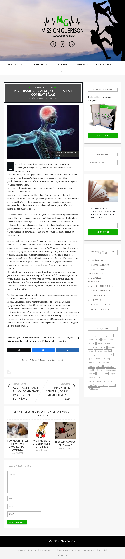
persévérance (111, 370)
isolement (92, 362)
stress (110, 381)
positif (106, 374)
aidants (104, 340)
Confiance (111, 347)
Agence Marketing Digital (95, 550)
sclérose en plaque (95, 381)
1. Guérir (97, 260)
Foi (112, 355)
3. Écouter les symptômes (43, 87)
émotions (96, 389)
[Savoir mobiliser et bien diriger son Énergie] (41, 430)
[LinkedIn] (72, 44)
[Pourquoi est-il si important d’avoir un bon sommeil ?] (17, 430)
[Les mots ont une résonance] (65, 430)
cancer (99, 343)
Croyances (98, 351)
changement (93, 347)
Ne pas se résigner (101, 309)
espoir (100, 355)
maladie (91, 366)
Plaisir (99, 374)
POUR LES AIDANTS (40, 65)
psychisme (44, 360)
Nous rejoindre (104, 65)
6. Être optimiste (101, 290)
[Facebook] (53, 44)
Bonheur (92, 343)
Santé (99, 378)
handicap (107, 359)
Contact (62, 71)
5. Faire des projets (102, 286)
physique (92, 374)
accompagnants (107, 336)
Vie (90, 389)
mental (99, 366)
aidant (97, 340)
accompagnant (94, 336)
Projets (112, 374)
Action (91, 340)
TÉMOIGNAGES (63, 65)
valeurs (112, 385)
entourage (92, 355)
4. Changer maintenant (96, 279)
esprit (107, 355)
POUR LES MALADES (16, 65)
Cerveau (25, 360)
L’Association (83, 65)
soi (105, 381)
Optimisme (100, 370)
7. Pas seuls (98, 295)
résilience (92, 378)
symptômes (93, 385)
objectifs (91, 370)
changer (103, 347)
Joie (99, 362)
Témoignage (103, 385)
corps (34, 360)
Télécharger (103, 135)
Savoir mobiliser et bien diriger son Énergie (41, 443)
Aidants (96, 300)
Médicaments (108, 366)
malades (106, 362)
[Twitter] (62, 44)
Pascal (44, 98)
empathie (107, 351)
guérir (91, 359)
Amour (111, 340)
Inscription (103, 232)
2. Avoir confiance (102, 265)
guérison (98, 359)
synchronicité (58, 360)
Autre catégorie (100, 304)
